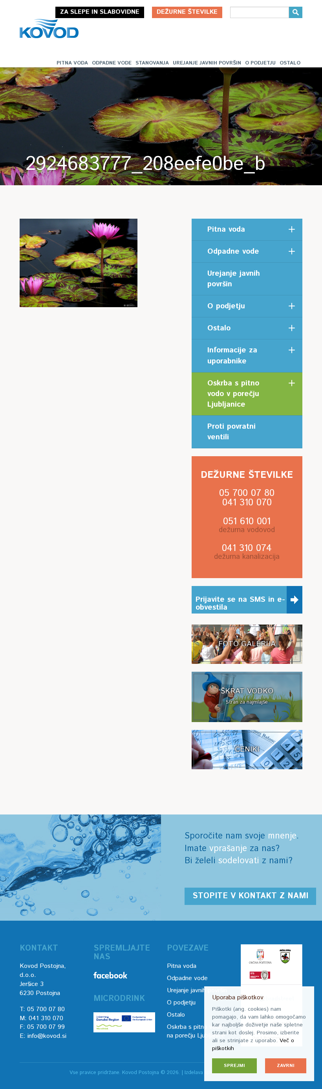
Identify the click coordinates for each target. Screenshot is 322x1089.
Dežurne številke (187, 12)
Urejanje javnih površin (207, 63)
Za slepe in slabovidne (99, 12)
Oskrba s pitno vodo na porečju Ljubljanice (196, 1032)
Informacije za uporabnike (232, 355)
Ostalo (290, 63)
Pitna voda (72, 63)
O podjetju (260, 63)
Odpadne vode (112, 63)
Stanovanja (152, 63)
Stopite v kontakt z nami (250, 896)
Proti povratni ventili (231, 431)
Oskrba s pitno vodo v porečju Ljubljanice (233, 394)
